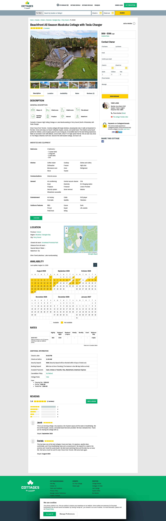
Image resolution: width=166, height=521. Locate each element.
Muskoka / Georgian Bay (43, 235)
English (52, 495)
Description (37, 93)
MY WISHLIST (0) (63, 5)
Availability (63, 93)
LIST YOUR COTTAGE (130, 5)
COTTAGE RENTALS (75, 5)
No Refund (49, 373)
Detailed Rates (105, 36)
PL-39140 (72, 20)
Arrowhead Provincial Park (50, 242)
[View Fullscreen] (66, 235)
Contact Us (53, 486)
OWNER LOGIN (119, 5)
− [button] (66, 231)
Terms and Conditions (56, 488)
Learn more (126, 129)
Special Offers (96, 491)
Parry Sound (37, 237)
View (47, 377)
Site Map (52, 483)
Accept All (49, 514)
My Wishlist (95, 493)
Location (50, 93)
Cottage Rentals (96, 483)
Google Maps (93, 254)
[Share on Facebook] (103, 142)
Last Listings (95, 488)
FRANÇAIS (97, 5)
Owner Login (75, 486)
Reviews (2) (90, 93)
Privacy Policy (54, 491)
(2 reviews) (47, 28)
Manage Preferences (67, 514)
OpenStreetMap (87, 252)
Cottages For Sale (97, 486)
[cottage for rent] (27, 8)
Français (57, 495)
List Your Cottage (77, 483)
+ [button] (66, 228)
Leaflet (79, 252)
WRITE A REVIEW (91, 401)
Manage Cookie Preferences (58, 493)
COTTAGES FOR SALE (87, 5)
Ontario (39, 232)
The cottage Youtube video (120, 117)
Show (123, 113)
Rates (77, 93)
